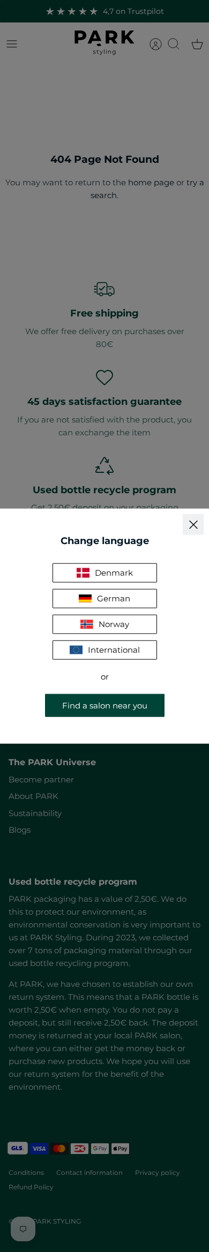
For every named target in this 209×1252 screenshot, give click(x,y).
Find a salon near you (104, 705)
